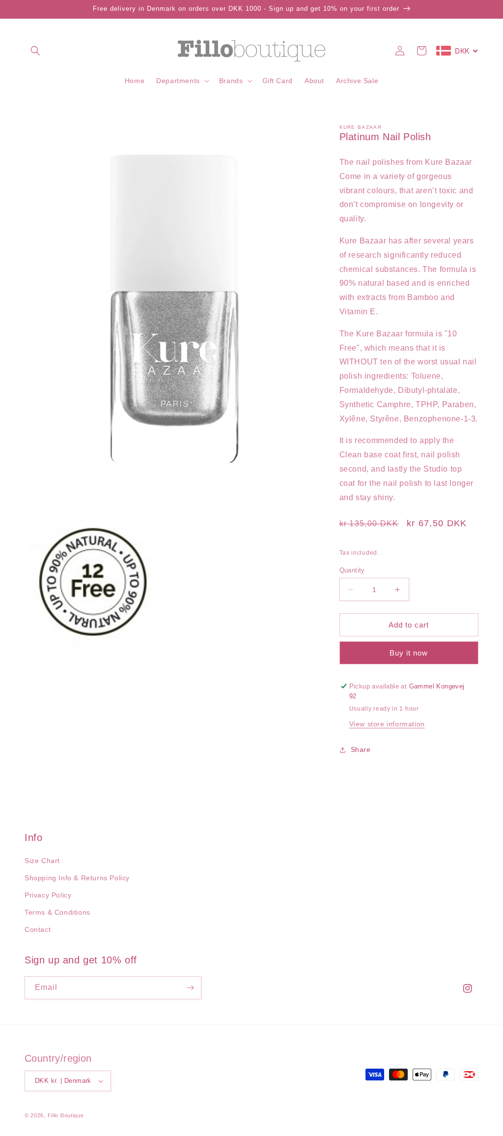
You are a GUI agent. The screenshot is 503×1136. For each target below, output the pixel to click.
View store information (387, 724)
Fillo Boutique (66, 1115)
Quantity (352, 570)
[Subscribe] (190, 987)
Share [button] (361, 749)
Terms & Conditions (57, 912)
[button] (35, 50)
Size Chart (42, 861)
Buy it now (409, 653)
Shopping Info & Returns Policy (77, 878)
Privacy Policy (48, 895)
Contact (38, 929)
